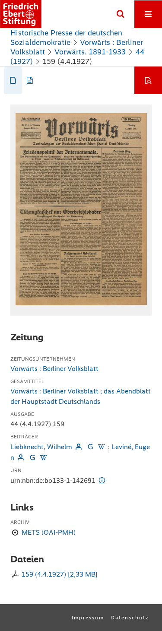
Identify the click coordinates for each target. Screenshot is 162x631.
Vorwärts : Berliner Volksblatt (54, 369)
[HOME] (20, 14)
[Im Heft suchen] (148, 80)
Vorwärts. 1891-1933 (90, 52)
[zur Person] (78, 447)
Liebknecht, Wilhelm (41, 447)
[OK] (120, 14)
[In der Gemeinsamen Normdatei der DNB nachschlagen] (90, 447)
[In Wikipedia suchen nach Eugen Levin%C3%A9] (43, 457)
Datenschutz (130, 618)
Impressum (88, 618)
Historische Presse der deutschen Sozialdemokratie (66, 37)
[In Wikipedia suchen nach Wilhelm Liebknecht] (101, 447)
